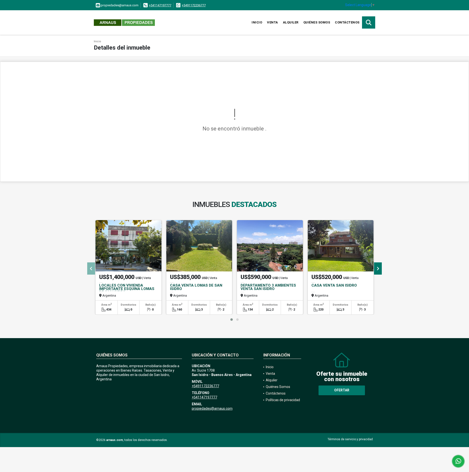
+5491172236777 (194, 5)
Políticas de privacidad (283, 400)
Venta (272, 22)
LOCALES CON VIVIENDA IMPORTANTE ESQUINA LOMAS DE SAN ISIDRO (126, 288)
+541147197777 (160, 5)
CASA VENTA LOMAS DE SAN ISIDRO (196, 287)
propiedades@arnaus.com (212, 408)
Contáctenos (347, 22)
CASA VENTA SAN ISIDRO (334, 285)
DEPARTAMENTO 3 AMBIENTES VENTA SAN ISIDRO (268, 287)
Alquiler (290, 22)
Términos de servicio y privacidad (350, 439)
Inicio (257, 22)
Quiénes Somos (316, 22)
